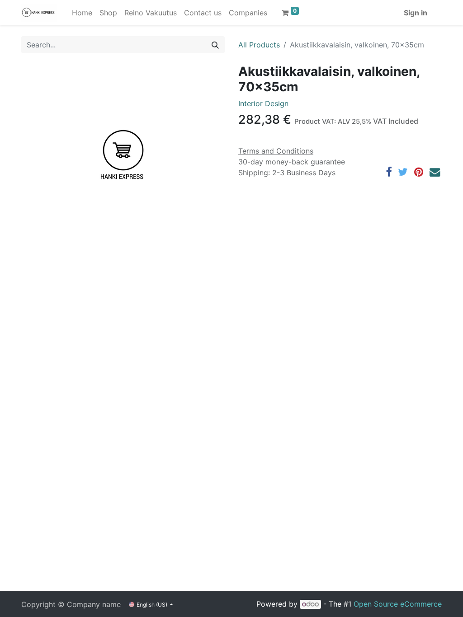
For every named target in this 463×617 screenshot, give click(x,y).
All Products (259, 44)
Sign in (415, 12)
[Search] (215, 44)
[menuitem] (82, 13)
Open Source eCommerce (398, 603)
